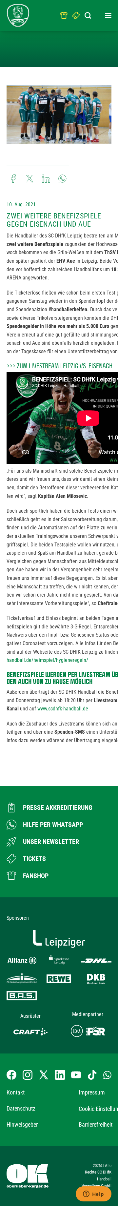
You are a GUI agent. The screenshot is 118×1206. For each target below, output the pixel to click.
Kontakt (16, 1092)
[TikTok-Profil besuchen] (92, 1075)
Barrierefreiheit (95, 1124)
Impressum (92, 1092)
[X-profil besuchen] (44, 1075)
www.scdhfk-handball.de (62, 708)
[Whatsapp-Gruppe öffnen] (107, 1075)
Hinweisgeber (22, 1124)
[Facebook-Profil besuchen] (11, 1075)
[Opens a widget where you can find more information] (93, 1194)
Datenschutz (21, 1108)
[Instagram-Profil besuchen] (27, 1075)
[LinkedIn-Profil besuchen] (60, 1075)
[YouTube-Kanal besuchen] (76, 1075)
